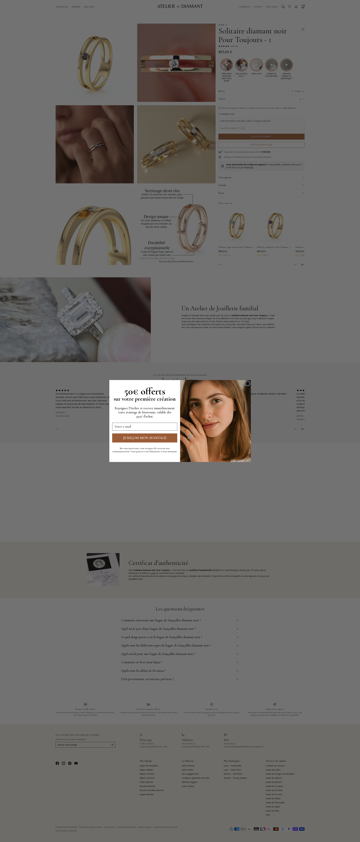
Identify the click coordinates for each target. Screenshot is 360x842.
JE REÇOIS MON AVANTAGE (144, 438)
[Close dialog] (247, 383)
